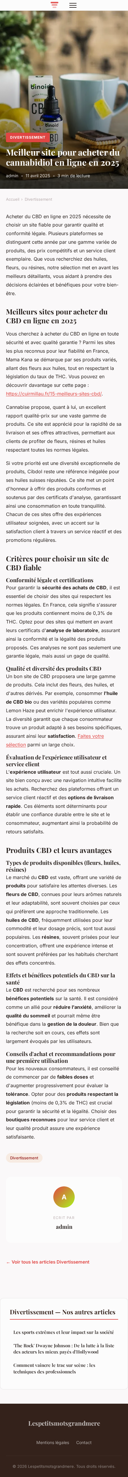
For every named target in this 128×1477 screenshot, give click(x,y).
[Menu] (73, 5)
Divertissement (27, 137)
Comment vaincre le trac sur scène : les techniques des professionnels (54, 1368)
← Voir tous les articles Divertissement (47, 1262)
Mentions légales (52, 1442)
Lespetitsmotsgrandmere (64, 1423)
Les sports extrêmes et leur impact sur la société (63, 1332)
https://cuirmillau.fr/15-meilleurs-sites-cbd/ (54, 394)
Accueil (12, 199)
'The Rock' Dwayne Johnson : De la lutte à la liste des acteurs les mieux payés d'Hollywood (63, 1349)
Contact (84, 1442)
